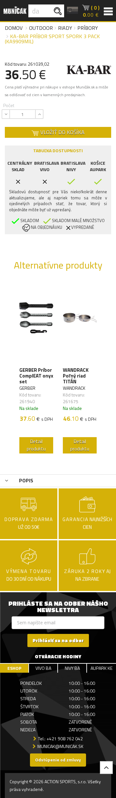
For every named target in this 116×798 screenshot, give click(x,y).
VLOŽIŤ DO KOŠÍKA (61, 132)
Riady (65, 28)
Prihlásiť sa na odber (58, 640)
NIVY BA (72, 668)
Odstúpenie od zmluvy (58, 759)
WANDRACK (74, 388)
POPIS (25, 480)
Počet (8, 105)
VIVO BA (43, 668)
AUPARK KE (101, 668)
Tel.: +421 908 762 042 (60, 738)
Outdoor (41, 28)
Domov (14, 28)
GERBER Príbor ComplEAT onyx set (36, 376)
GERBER (27, 388)
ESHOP (14, 668)
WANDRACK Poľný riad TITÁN (76, 376)
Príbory (87, 28)
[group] (36, 369)
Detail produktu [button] (36, 445)
